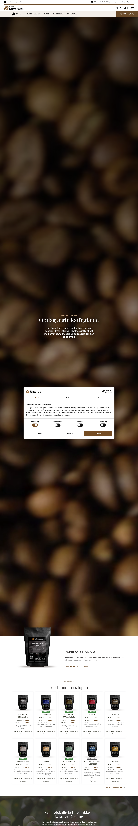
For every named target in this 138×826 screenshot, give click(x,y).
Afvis (40, 433)
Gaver (46, 14)
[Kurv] (116, 7)
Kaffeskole (72, 14)
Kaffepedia (58, 14)
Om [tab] (99, 398)
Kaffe (18, 14)
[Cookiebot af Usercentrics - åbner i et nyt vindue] (103, 391)
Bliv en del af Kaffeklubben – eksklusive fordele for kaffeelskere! (114, 2)
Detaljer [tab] (69, 398)
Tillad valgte (69, 433)
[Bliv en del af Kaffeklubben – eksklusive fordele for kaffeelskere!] (92, 2)
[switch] (58, 425)
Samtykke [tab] (38, 398)
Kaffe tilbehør (33, 14)
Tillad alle (98, 433)
